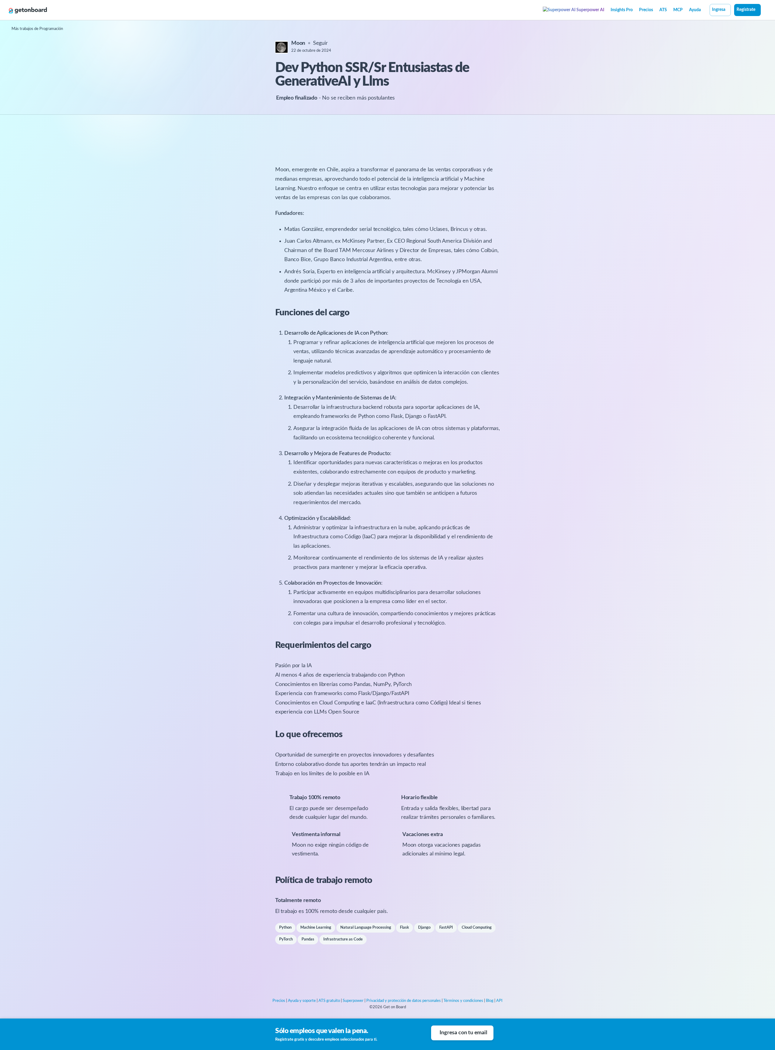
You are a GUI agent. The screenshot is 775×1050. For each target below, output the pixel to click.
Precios (646, 10)
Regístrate (746, 10)
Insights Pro (622, 10)
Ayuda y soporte (302, 1001)
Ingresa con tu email (463, 1032)
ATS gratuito (329, 1001)
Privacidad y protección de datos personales (403, 1001)
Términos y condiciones (463, 1001)
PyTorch (286, 939)
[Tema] (764, 10)
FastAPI (446, 928)
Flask (404, 928)
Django (424, 928)
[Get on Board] (28, 10)
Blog (489, 1001)
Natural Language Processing (365, 928)
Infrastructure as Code (343, 939)
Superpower (353, 1001)
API (499, 1001)
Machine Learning (315, 928)
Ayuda (695, 10)
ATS (663, 10)
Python (285, 928)
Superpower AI (589, 10)
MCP (678, 10)
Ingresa (718, 10)
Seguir (320, 43)
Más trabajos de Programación (37, 29)
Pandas (308, 939)
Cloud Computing (477, 928)
